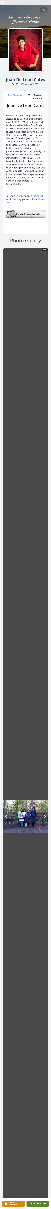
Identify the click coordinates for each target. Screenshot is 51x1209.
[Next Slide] (45, 816)
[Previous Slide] (6, 816)
